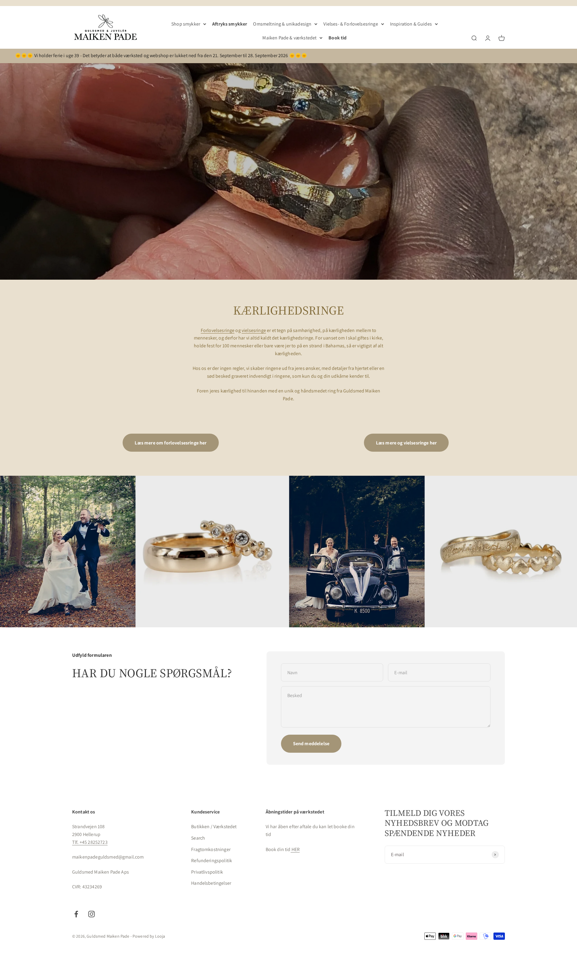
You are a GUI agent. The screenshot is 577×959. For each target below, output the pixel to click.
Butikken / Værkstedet (214, 826)
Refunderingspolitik (211, 860)
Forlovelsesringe (218, 330)
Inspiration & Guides (411, 24)
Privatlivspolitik (207, 872)
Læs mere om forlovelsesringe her (170, 443)
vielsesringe (254, 330)
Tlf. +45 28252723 (90, 842)
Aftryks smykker (229, 24)
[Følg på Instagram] (91, 914)
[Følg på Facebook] (76, 914)
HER (295, 849)
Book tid (337, 38)
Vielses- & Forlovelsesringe (350, 24)
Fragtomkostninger (210, 849)
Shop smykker (185, 24)
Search (198, 838)
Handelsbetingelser (211, 883)
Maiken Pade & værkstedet (289, 38)
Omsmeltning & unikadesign (282, 24)
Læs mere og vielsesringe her (406, 443)
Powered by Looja (149, 936)
